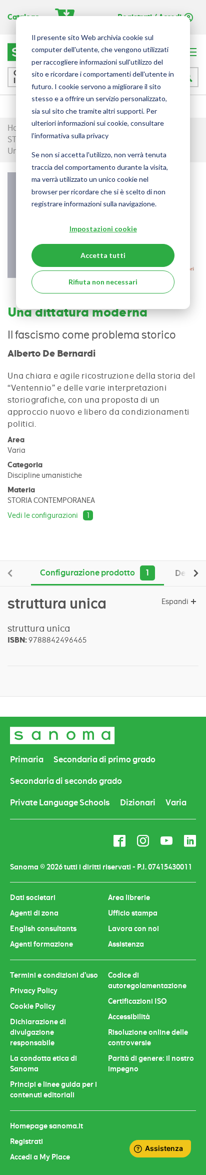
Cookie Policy (33, 1006)
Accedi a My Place (40, 1156)
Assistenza (126, 944)
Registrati (26, 1141)
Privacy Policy (34, 990)
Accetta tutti (103, 255)
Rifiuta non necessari (103, 281)
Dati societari (33, 897)
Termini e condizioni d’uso (54, 975)
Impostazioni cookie (103, 228)
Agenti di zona (34, 913)
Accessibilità (129, 1016)
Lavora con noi (133, 928)
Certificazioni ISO (137, 1001)
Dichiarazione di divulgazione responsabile (38, 1032)
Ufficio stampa (133, 913)
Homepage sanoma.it (46, 1125)
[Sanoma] (62, 735)
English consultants (43, 928)
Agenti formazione (41, 944)
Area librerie (129, 897)
